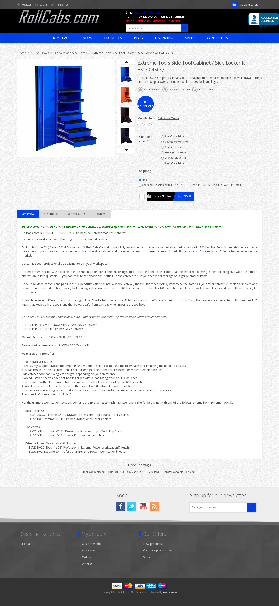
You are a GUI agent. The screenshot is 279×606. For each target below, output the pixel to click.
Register (26, 4)
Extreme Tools (168, 118)
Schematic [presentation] (51, 214)
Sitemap (26, 544)
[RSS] (154, 506)
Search (147, 557)
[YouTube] (143, 506)
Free (144, 179)
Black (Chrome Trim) (176, 142)
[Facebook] (120, 506)
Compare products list (157, 550)
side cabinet (134, 472)
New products (152, 544)
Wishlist (87, 564)
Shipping (145, 171)
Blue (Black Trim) (174, 136)
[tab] (28, 214)
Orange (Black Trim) (175, 158)
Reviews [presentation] (100, 214)
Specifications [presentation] (76, 214)
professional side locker (179, 472)
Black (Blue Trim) (174, 163)
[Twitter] (131, 506)
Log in (43, 4)
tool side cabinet (93, 472)
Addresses (89, 550)
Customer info (91, 544)
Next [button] (126, 150)
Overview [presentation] (28, 214)
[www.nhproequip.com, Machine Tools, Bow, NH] (263, 20)
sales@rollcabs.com (152, 12)
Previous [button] (126, 61)
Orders (86, 557)
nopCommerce (170, 592)
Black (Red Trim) (173, 147)
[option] (126, 74)
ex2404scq (152, 472)
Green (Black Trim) (175, 152)
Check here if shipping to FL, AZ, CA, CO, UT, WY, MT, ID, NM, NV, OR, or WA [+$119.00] (191, 185)
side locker (114, 472)
